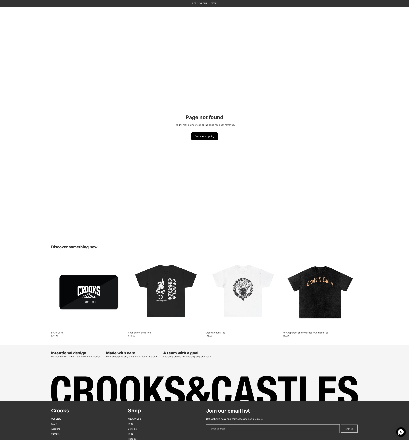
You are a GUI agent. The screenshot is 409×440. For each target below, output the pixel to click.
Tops (130, 423)
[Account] (347, 12)
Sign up (349, 428)
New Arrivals (134, 418)
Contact (55, 434)
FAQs (54, 423)
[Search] (340, 12)
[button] (401, 432)
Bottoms (132, 428)
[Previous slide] (287, 292)
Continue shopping (204, 136)
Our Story (56, 418)
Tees (130, 434)
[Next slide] (353, 292)
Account (55, 428)
